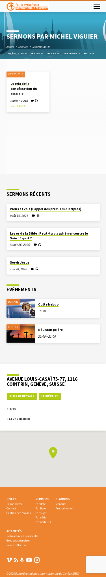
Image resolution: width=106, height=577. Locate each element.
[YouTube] (29, 560)
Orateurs (70, 53)
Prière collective (16, 545)
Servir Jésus (19, 262)
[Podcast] (22, 560)
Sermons (23, 47)
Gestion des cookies (19, 513)
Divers (12, 499)
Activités (14, 531)
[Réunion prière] (21, 333)
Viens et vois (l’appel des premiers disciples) (45, 209)
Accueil (10, 47)
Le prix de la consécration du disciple (23, 88)
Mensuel (60, 504)
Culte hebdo (48, 304)
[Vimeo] (9, 560)
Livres (52, 53)
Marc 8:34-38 (17, 106)
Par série (40, 517)
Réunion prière (50, 330)
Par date (40, 504)
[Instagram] (37, 560)
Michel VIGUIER (41, 47)
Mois (88, 53)
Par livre (40, 508)
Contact (11, 508)
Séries (35, 53)
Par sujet (41, 513)
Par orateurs (43, 522)
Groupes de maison (19, 540)
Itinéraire (49, 396)
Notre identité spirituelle (22, 536)
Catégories (15, 53)
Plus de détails (21, 396)
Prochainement (65, 508)
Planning (62, 499)
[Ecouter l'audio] (36, 101)
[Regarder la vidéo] (32, 100)
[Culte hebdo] (21, 308)
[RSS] (16, 560)
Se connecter (14, 504)
